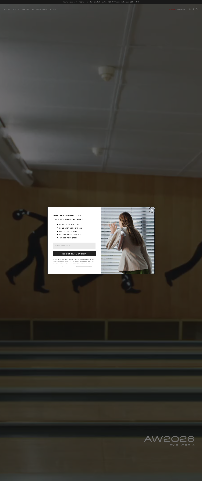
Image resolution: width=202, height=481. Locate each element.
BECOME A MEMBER (74, 253)
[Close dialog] (152, 210)
